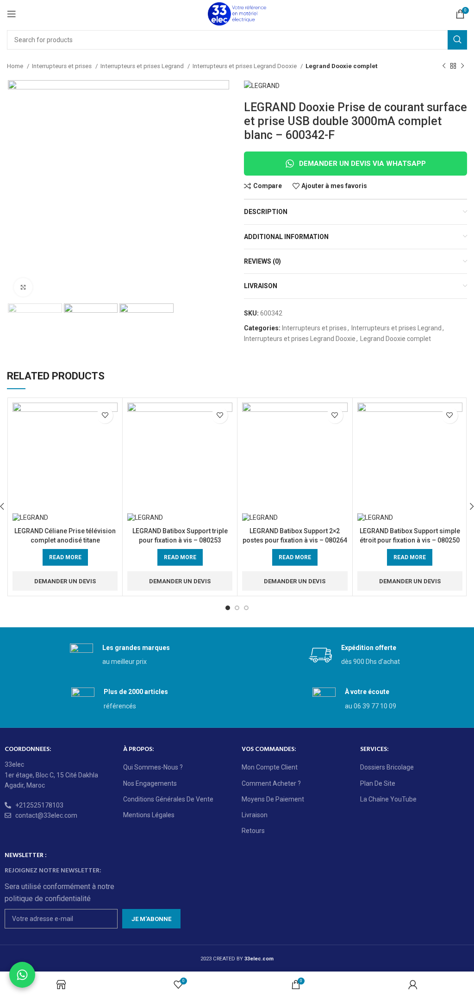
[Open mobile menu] (11, 14)
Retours (253, 830)
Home (16, 66)
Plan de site (377, 783)
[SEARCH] (457, 40)
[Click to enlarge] (23, 287)
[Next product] (462, 66)
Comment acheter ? (271, 783)
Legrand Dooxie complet (341, 66)
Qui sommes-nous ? (153, 767)
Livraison (255, 815)
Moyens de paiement (273, 799)
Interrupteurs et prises (62, 66)
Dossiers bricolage (387, 767)
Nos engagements (150, 783)
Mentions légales (149, 815)
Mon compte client (270, 767)
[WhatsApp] (22, 975)
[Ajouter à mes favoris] (105, 415)
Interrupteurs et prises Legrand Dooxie (245, 66)
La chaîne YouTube (388, 799)
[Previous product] (444, 66)
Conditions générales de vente (168, 799)
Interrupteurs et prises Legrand (142, 66)
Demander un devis (65, 581)
